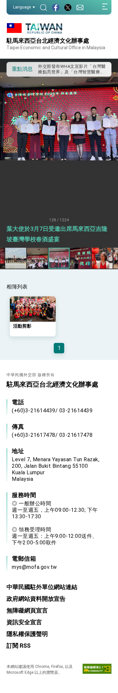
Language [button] (22, 7)
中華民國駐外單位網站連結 (42, 586)
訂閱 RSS (18, 645)
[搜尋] (43, 7)
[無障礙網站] (97, 670)
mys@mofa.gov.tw (34, 567)
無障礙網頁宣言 (27, 610)
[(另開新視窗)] (55, 7)
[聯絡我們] (80, 7)
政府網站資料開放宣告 (36, 598)
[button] (16, 68)
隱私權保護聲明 (27, 633)
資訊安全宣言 (24, 622)
